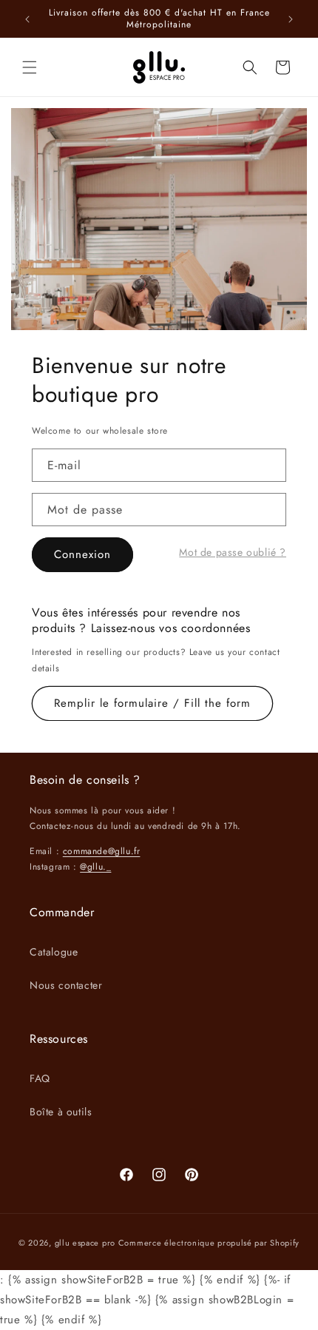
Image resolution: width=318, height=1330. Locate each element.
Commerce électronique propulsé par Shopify (209, 1243)
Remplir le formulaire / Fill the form (152, 703)
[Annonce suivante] (290, 19)
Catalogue (54, 951)
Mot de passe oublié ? (232, 552)
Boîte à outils (61, 1111)
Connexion (82, 554)
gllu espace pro (85, 1243)
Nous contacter (66, 985)
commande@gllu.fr (102, 851)
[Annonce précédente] (27, 19)
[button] (29, 67)
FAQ (40, 1078)
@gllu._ (95, 866)
